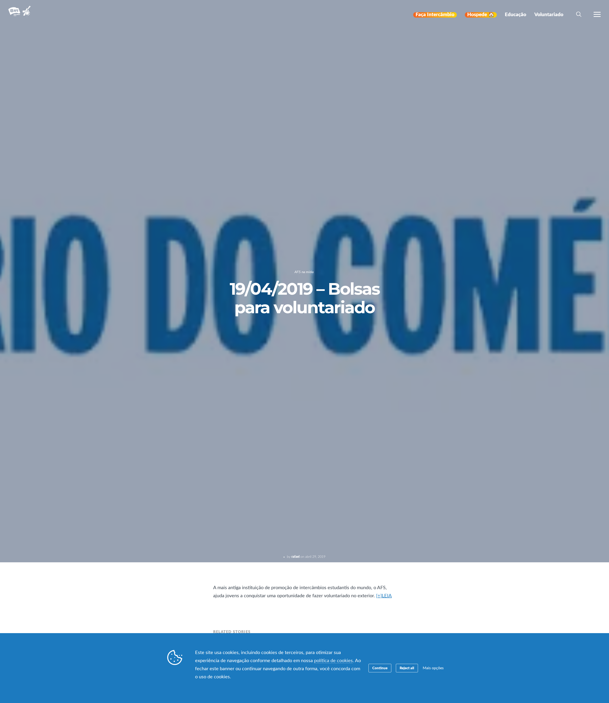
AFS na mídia (304, 272)
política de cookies (333, 660)
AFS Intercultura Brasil (21, 14)
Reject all (407, 668)
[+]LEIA (384, 595)
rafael (295, 557)
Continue (380, 668)
